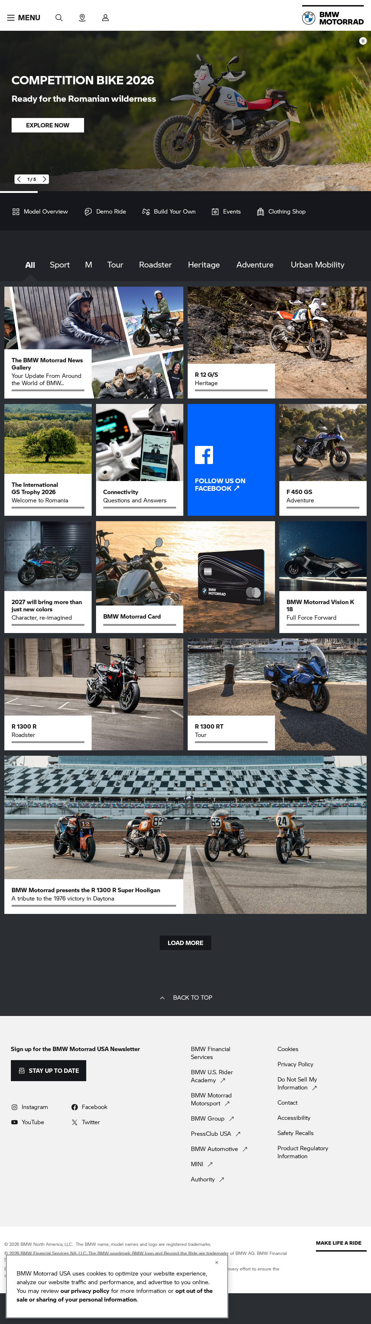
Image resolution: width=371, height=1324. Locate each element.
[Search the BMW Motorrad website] (59, 15)
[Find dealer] (82, 15)
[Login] (105, 15)
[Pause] (363, 40)
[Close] (217, 1262)
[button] (23, 18)
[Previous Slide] (19, 179)
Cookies (288, 1049)
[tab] (30, 270)
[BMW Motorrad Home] (333, 18)
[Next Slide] (44, 179)
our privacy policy (85, 1290)
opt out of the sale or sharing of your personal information (115, 1294)
